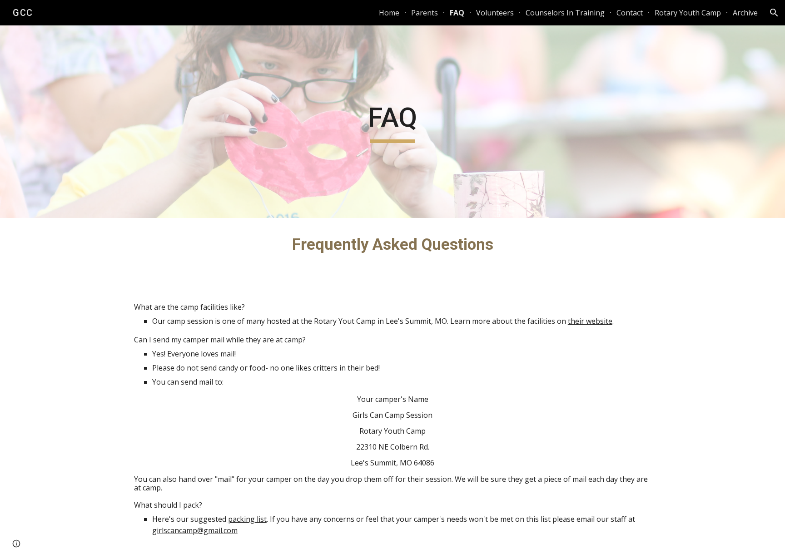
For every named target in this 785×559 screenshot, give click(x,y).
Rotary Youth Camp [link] (688, 13)
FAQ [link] (457, 13)
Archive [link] (745, 13)
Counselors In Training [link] (565, 13)
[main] (392, 122)
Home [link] (389, 13)
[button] (774, 13)
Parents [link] (424, 13)
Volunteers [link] (495, 13)
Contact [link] (629, 13)
